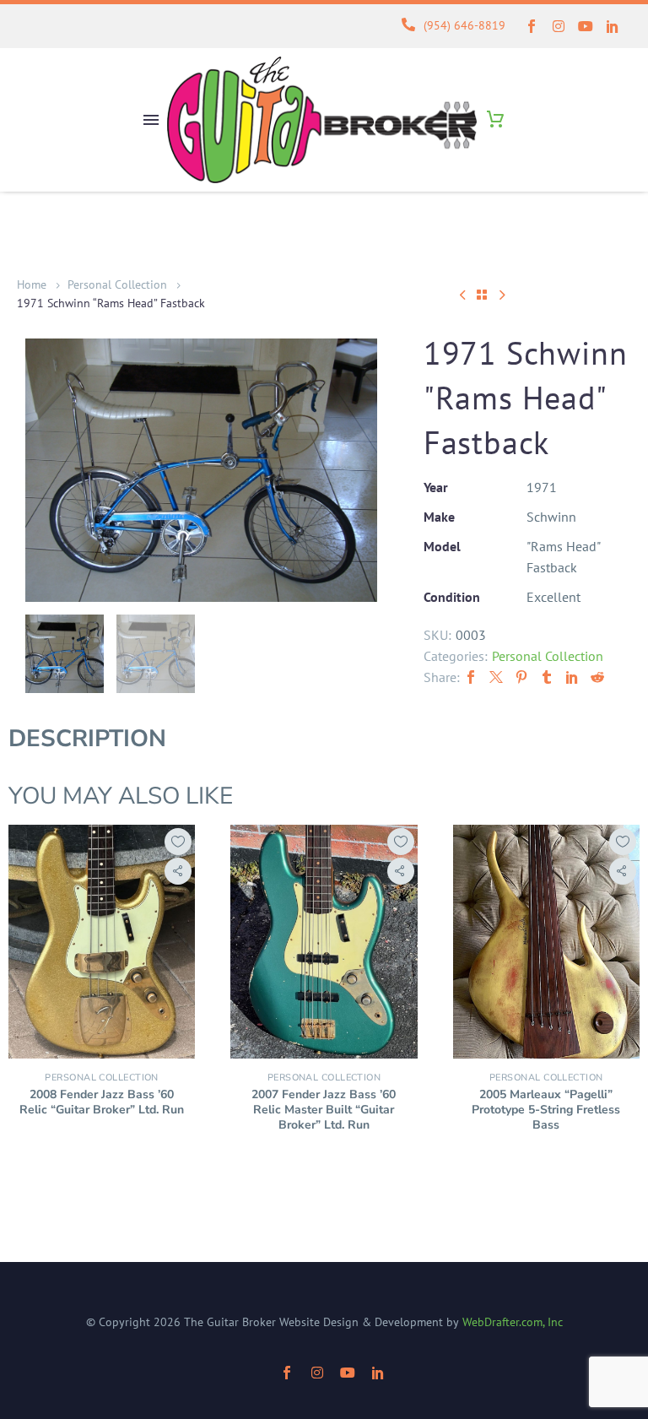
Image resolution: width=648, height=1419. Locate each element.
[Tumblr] (546, 677)
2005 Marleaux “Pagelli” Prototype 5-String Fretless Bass (546, 1109)
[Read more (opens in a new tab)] (447, 26)
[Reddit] (597, 677)
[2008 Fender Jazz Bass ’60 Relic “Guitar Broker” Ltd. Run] (101, 942)
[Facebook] (470, 677)
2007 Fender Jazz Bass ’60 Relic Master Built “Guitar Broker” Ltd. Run (323, 1109)
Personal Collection (117, 284)
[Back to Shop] (481, 294)
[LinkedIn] (572, 677)
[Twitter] (496, 677)
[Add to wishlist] (178, 841)
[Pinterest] (521, 677)
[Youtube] (585, 26)
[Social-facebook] (531, 26)
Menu (151, 120)
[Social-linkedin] (612, 26)
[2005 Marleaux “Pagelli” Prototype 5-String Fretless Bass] (546, 942)
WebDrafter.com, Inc (512, 1322)
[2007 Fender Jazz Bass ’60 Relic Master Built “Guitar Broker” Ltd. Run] (323, 942)
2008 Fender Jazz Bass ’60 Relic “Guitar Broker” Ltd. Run (101, 1102)
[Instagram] (558, 26)
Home (31, 284)
